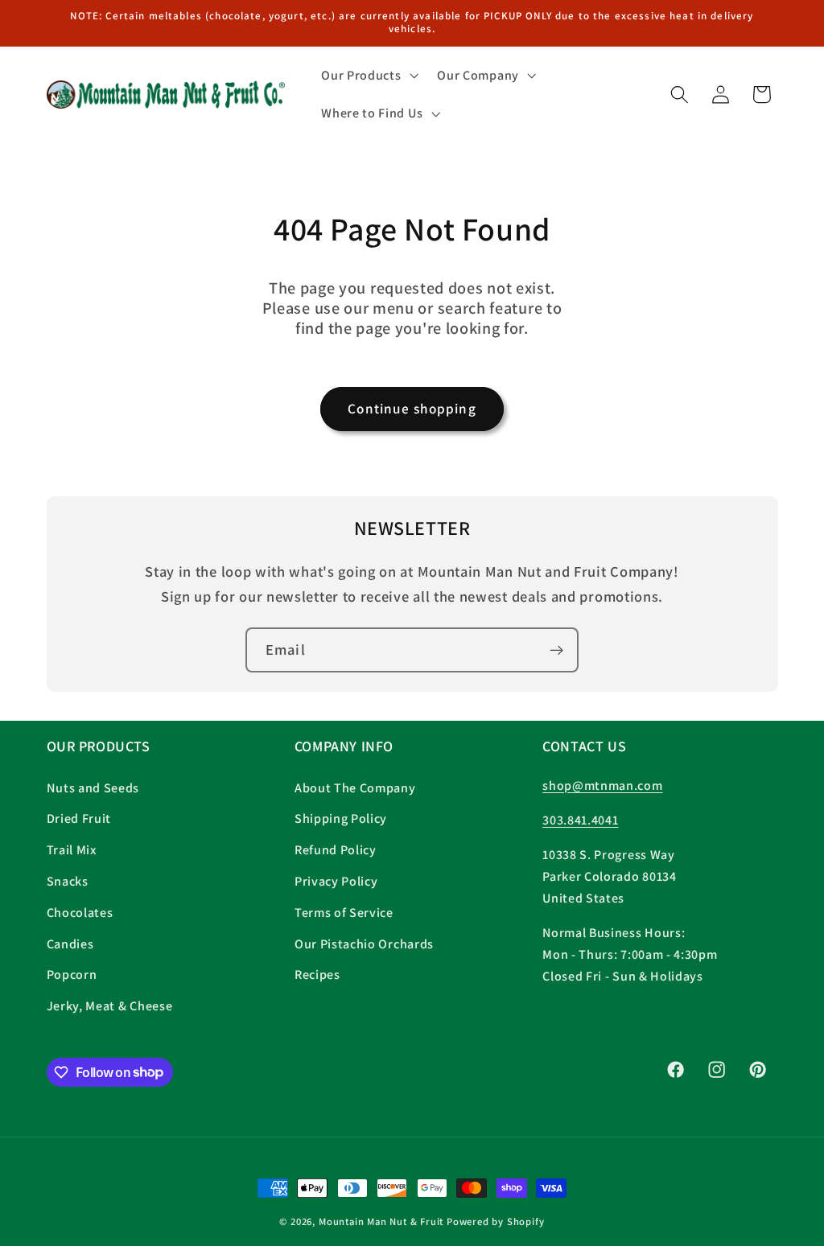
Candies (70, 944)
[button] (368, 75)
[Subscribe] (556, 649)
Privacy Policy (336, 881)
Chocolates (80, 912)
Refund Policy (336, 849)
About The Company (355, 787)
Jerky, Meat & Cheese (110, 1005)
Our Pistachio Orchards (364, 944)
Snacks (68, 881)
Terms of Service (344, 912)
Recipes (317, 974)
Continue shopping (412, 408)
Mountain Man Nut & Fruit (383, 1221)
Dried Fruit (79, 818)
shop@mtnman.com (602, 785)
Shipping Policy (341, 818)
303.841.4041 (580, 820)
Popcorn (72, 974)
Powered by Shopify (496, 1221)
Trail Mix (72, 849)
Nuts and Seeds (93, 787)
